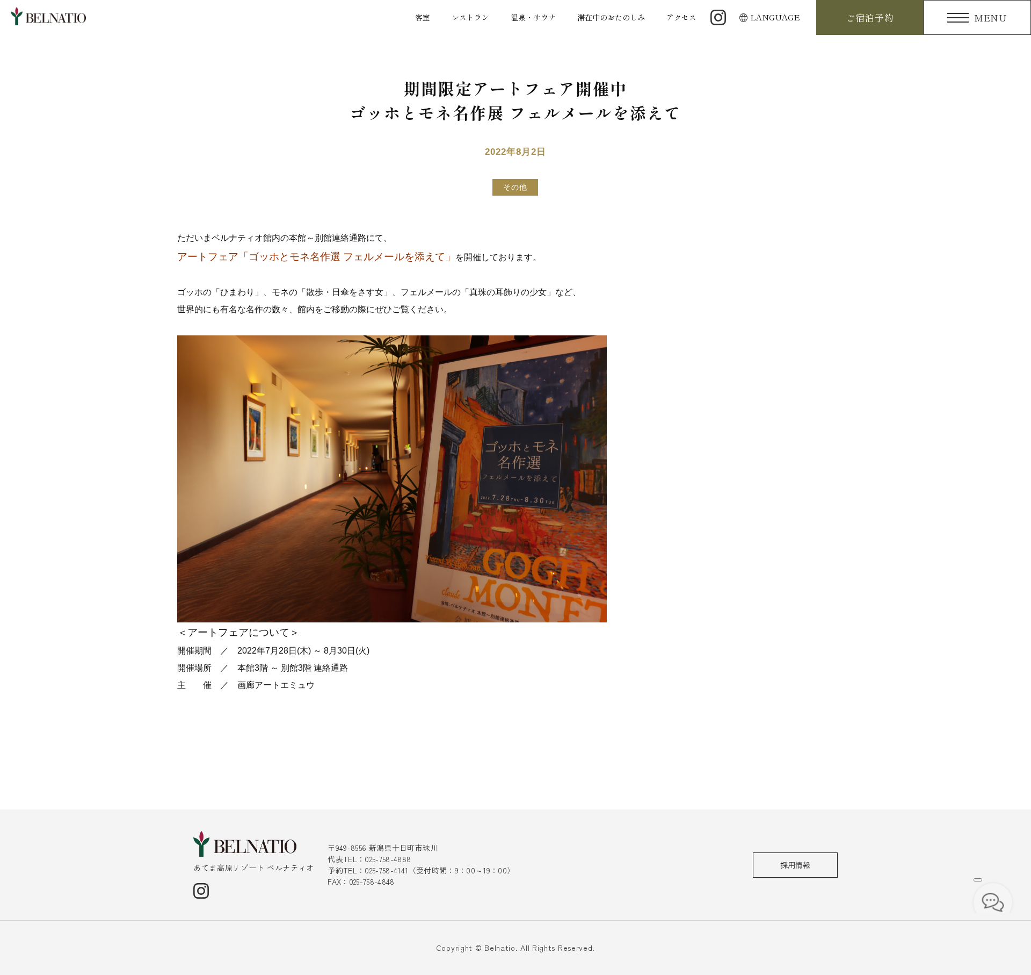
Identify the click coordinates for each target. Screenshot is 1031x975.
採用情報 (795, 864)
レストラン (470, 17)
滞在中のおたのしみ (611, 17)
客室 (422, 17)
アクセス (681, 17)
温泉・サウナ (533, 17)
